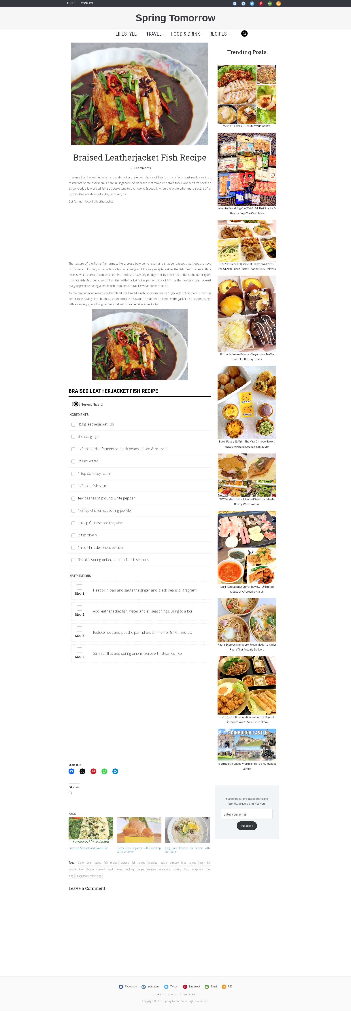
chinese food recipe (183, 862)
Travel (154, 34)
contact (173, 994)
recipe (140, 869)
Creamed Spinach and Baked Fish (88, 848)
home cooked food (100, 869)
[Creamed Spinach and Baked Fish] (91, 829)
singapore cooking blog (174, 869)
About (71, 3)
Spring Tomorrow (175, 17)
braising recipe (157, 862)
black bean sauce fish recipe (97, 862)
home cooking (125, 869)
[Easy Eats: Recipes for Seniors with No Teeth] (187, 829)
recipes (151, 869)
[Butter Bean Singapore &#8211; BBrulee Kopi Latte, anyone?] (139, 829)
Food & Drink (186, 34)
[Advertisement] (140, 231)
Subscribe (247, 825)
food (81, 869)
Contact (87, 3)
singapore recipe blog (89, 876)
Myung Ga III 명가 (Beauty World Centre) (247, 126)
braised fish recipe (133, 862)
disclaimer (189, 994)
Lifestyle (126, 34)
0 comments (142, 168)
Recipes (219, 34)
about (160, 994)
